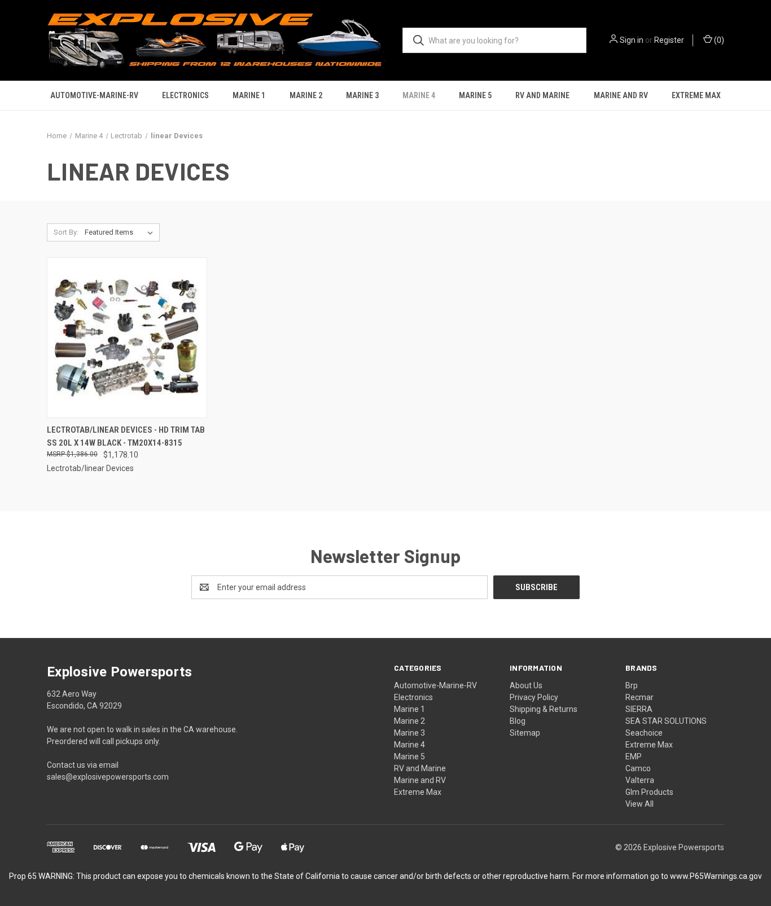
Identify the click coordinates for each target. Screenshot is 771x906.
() (718, 40)
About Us (526, 685)
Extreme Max (696, 95)
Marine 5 (475, 95)
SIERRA (638, 709)
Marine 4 (418, 95)
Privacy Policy (534, 697)
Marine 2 (306, 95)
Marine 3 (362, 95)
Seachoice (644, 732)
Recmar (639, 697)
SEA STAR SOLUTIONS (666, 720)
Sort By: (66, 232)
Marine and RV (621, 95)
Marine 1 (249, 95)
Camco (638, 768)
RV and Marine (542, 95)
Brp (631, 685)
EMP (633, 756)
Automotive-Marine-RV (94, 95)
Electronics (185, 95)
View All (639, 803)
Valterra (639, 780)
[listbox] (121, 232)
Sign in (631, 40)
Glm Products (649, 792)
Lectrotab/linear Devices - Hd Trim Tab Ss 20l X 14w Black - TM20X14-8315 (126, 436)
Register (669, 40)
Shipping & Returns (543, 709)
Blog (517, 720)
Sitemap (525, 732)
